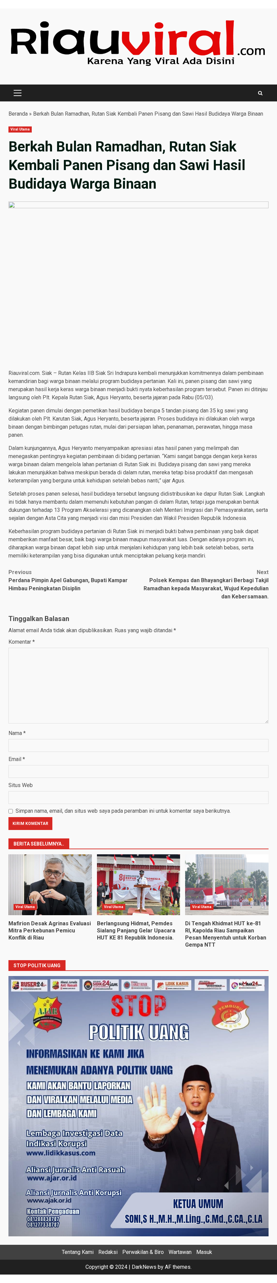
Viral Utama (20, 129)
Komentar (21, 642)
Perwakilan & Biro (143, 1252)
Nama (17, 733)
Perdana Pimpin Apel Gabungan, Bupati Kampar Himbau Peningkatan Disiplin (68, 580)
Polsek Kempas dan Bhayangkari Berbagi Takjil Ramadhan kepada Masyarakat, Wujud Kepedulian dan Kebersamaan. (206, 584)
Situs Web (20, 785)
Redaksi (108, 1252)
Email (16, 759)
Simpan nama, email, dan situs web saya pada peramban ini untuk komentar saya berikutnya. (123, 811)
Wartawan (180, 1252)
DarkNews (144, 1267)
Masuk (204, 1252)
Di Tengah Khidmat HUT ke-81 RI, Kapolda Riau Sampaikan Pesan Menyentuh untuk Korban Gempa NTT (227, 884)
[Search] (260, 93)
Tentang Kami (78, 1252)
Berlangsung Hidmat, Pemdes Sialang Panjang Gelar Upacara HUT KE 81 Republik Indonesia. (138, 884)
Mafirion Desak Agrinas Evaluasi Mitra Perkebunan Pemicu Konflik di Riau (50, 884)
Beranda (18, 114)
